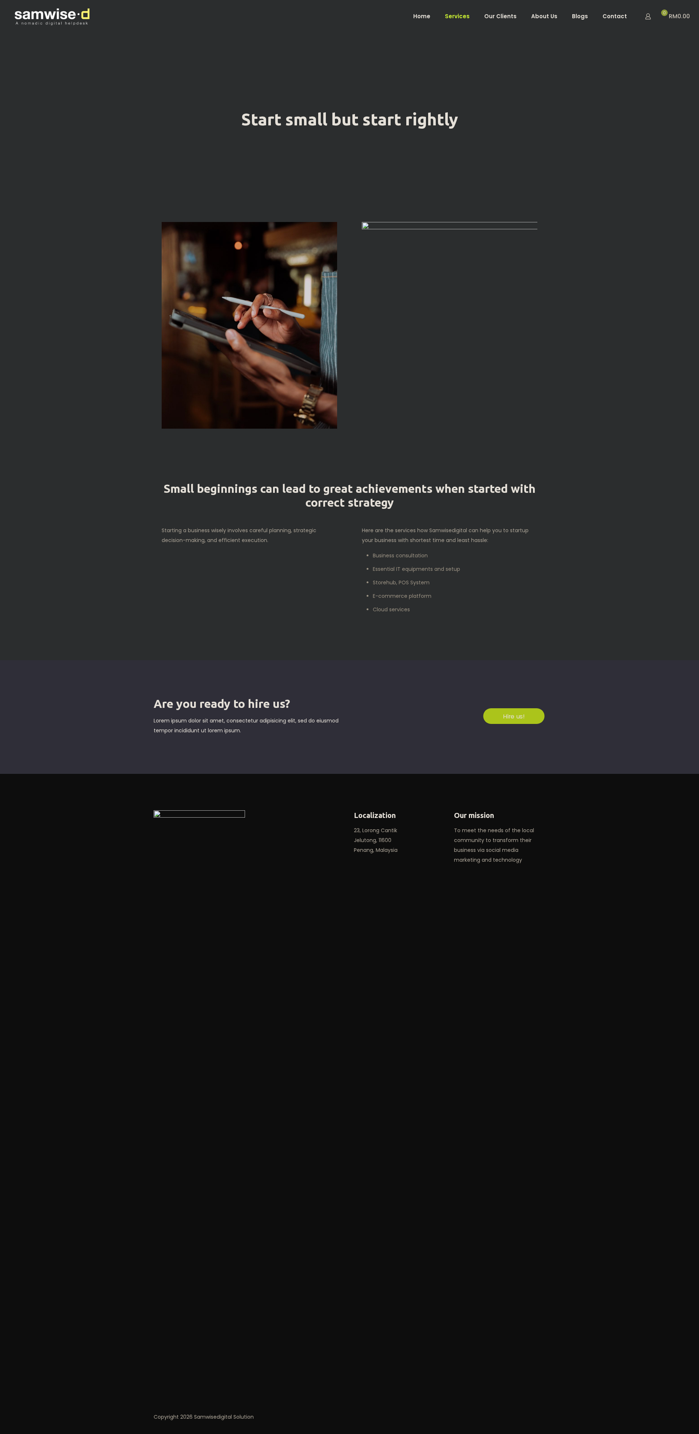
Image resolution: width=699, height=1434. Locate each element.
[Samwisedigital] (52, 16)
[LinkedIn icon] (512, 1417)
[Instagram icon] (520, 1417)
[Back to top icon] (537, 1416)
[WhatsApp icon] (497, 1417)
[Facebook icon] (505, 1417)
